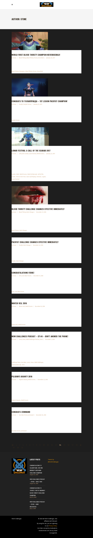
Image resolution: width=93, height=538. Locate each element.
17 (72, 445)
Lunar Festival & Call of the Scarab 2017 (31, 150)
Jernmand (31, 415)
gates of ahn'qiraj (31, 176)
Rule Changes (30, 212)
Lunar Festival (32, 153)
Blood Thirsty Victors (32, 58)
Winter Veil (22, 306)
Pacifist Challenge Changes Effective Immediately (35, 242)
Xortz (41, 339)
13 (56, 445)
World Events (40, 153)
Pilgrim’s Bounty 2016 (22, 376)
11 (48, 445)
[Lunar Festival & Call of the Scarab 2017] (46, 136)
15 (64, 445)
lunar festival (15, 179)
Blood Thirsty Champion (18, 71)
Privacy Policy (53, 526)
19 (14, 447)
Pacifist (21, 104)
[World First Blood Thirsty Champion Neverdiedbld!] (46, 41)
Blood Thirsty (22, 58)
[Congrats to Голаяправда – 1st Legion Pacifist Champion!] (46, 87)
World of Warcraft (32, 174)
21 (22, 447)
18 (77, 445)
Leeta (20, 339)
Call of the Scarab (23, 153)
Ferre (20, 276)
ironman (39, 176)
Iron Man (23, 362)
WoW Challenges (38, 362)
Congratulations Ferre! (23, 272)
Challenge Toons (16, 362)
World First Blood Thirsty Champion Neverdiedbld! (36, 54)
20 (18, 447)
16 (68, 445)
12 (52, 445)
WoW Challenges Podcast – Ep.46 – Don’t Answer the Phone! (40, 336)
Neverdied (41, 58)
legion (44, 176)
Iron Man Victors (26, 276)
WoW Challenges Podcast (32, 339)
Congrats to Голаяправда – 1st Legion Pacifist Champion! (39, 101)
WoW (17, 174)
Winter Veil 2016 (19, 303)
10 (44, 445)
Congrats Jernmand (21, 411)
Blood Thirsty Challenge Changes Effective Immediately (38, 209)
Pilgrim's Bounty (23, 379)
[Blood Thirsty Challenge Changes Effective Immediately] (46, 195)
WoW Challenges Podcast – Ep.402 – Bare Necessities (37, 504)
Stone (15, 58)
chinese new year (21, 176)
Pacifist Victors (27, 104)
